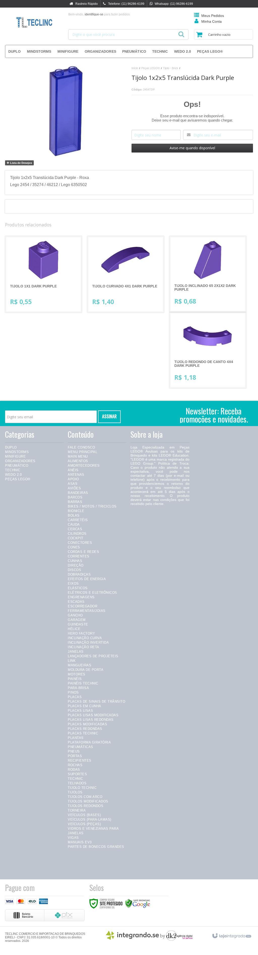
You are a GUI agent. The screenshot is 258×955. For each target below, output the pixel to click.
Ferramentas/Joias (87, 611)
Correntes (78, 556)
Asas (72, 484)
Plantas (76, 738)
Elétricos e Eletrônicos (92, 592)
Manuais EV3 (80, 842)
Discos (74, 570)
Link (72, 661)
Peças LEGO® (150, 68)
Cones (74, 547)
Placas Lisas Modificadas (93, 715)
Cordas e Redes (83, 552)
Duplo (11, 447)
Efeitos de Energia (87, 579)
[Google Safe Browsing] (137, 903)
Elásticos (78, 588)
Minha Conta (211, 21)
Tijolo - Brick (170, 68)
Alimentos (78, 461)
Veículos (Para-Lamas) (89, 819)
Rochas (75, 765)
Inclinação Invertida (88, 642)
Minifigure (15, 456)
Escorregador (82, 606)
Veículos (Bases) (84, 815)
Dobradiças (79, 574)
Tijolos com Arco (85, 797)
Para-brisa (78, 688)
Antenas (76, 474)
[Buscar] (181, 33)
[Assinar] (109, 416)
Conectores (80, 543)
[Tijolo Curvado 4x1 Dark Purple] (125, 274)
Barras (75, 502)
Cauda (74, 524)
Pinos (73, 692)
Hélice (74, 629)
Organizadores (20, 461)
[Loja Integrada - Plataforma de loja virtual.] (231, 935)
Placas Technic (83, 733)
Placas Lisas (80, 710)
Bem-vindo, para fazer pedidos (99, 14)
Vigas (73, 838)
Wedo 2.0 (13, 474)
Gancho (75, 615)
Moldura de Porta (85, 670)
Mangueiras (79, 665)
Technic (12, 470)
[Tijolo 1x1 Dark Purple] (43, 274)
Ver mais (47, 289)
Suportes (77, 774)
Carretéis (78, 520)
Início (135, 68)
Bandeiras (78, 493)
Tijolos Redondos (85, 806)
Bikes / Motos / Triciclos (92, 506)
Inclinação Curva (85, 638)
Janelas (76, 651)
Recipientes (79, 760)
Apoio (73, 479)
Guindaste (78, 624)
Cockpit (75, 538)
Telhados (77, 783)
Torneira (77, 810)
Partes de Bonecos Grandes (96, 847)
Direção (76, 565)
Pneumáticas (80, 747)
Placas (75, 697)
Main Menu (78, 456)
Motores (76, 674)
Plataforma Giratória (89, 742)
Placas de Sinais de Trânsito (96, 701)
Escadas (76, 602)
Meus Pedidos (212, 16)
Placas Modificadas (87, 724)
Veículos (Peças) (84, 824)
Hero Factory (81, 633)
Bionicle (76, 511)
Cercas (75, 529)
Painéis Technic (83, 683)
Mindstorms (17, 452)
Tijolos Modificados (88, 801)
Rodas (74, 769)
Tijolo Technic (82, 788)
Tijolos (75, 792)
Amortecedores (84, 465)
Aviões (74, 488)
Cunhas (75, 561)
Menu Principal (82, 452)
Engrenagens (81, 597)
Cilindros (77, 533)
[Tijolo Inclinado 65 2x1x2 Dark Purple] (208, 274)
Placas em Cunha (84, 706)
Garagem (77, 620)
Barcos (75, 497)
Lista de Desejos (20, 162)
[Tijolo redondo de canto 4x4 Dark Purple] (208, 350)
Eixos (73, 583)
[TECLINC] (34, 23)
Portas (75, 756)
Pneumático (16, 465)
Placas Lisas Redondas (91, 720)
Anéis (73, 470)
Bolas (74, 515)
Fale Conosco (81, 447)
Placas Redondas (85, 729)
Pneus (74, 751)
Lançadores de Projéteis (93, 656)
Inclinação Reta (83, 647)
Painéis (75, 679)
